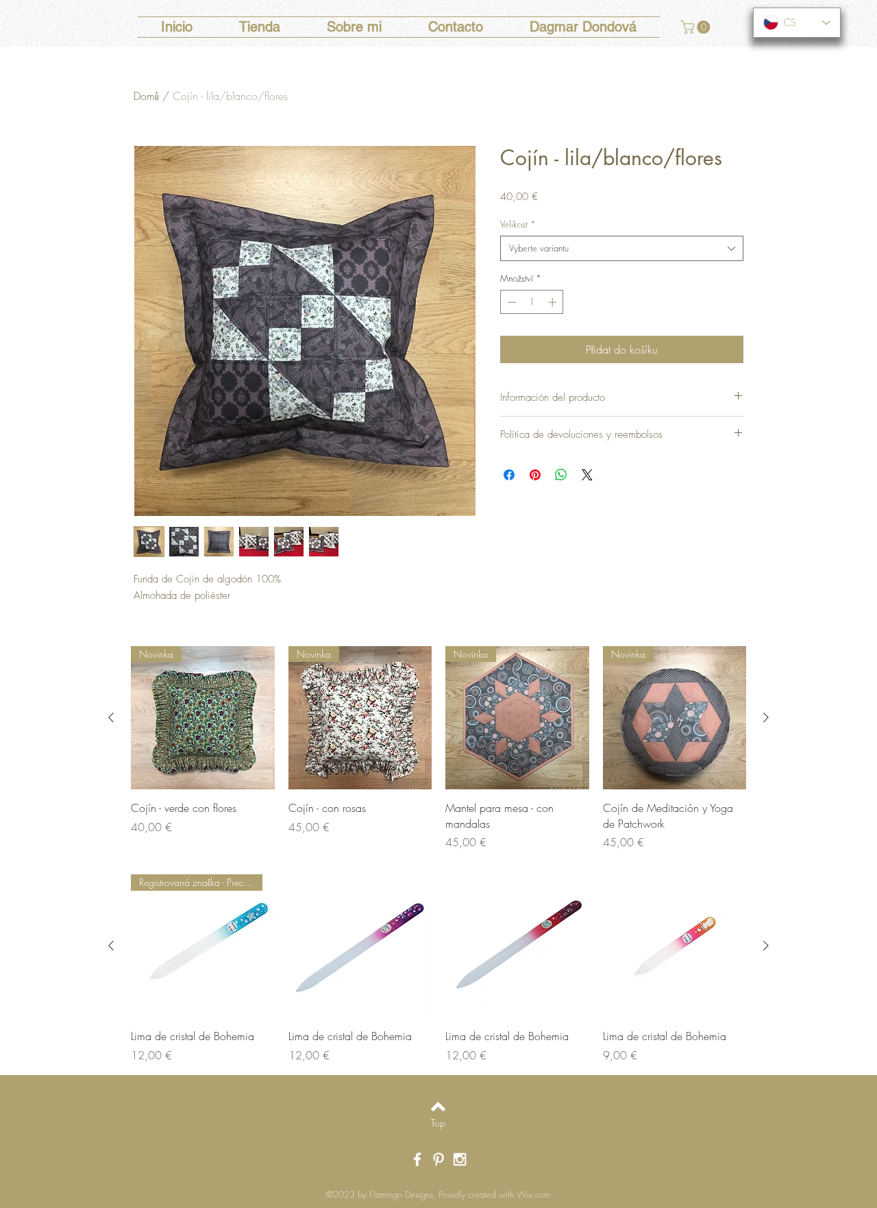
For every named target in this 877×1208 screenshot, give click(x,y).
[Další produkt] (766, 717)
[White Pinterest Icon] (438, 1159)
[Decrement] (510, 302)
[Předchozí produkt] (111, 717)
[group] (438, 748)
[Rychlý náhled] (360, 946)
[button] (697, 27)
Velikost (518, 224)
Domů (146, 95)
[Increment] (553, 302)
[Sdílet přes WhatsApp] (561, 475)
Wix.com (533, 1194)
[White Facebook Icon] (417, 1159)
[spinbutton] (532, 302)
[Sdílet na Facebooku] (509, 475)
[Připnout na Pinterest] (535, 475)
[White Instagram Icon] (460, 1159)
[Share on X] (587, 475)
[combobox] (621, 248)
